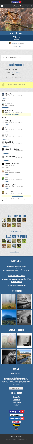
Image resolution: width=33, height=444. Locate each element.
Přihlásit (16, 6)
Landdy (8, 121)
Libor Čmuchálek (12, 149)
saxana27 (15, 43)
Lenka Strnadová (12, 163)
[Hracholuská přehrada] (9, 225)
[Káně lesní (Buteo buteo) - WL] (19, 220)
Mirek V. (8, 94)
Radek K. (8, 103)
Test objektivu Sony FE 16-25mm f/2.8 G (17, 285)
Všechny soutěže (15, 388)
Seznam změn (16, 400)
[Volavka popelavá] (4, 246)
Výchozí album (16, 72)
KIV (6, 178)
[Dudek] (14, 241)
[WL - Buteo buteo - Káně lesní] (19, 225)
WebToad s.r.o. (23, 439)
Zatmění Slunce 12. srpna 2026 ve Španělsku (16, 266)
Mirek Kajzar (10, 185)
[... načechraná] (9, 241)
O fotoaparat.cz (16, 397)
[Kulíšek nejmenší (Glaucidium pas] (4, 220)
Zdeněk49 (9, 142)
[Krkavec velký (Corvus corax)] (24, 220)
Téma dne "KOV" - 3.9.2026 (15, 374)
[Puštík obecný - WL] (4, 225)
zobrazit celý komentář (13, 114)
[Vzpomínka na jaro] (14, 246)
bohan (8, 135)
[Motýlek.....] (24, 241)
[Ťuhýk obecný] (9, 246)
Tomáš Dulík (10, 156)
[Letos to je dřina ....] (19, 241)
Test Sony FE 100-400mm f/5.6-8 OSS (16, 276)
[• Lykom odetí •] (4, 241)
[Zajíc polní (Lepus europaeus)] (14, 225)
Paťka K (8, 171)
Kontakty (17, 405)
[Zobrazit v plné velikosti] (16, 19)
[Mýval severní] (9, 220)
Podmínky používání (16, 402)
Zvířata (19, 46)
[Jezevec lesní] (19, 246)
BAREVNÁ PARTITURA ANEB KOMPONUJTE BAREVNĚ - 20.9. (16, 379)
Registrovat (26, 6)
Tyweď (7, 128)
